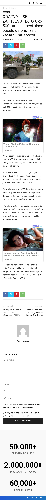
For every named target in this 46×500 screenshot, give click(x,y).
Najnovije (12, 8)
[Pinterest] (16, 45)
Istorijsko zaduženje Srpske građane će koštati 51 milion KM (34, 312)
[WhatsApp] (22, 45)
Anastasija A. (10, 39)
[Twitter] (37, 3)
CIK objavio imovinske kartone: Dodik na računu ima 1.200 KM (12, 312)
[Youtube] (41, 3)
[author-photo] (23, 337)
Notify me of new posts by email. (18, 416)
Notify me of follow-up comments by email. (22, 413)
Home (5, 8)
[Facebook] (29, 3)
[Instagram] (33, 3)
